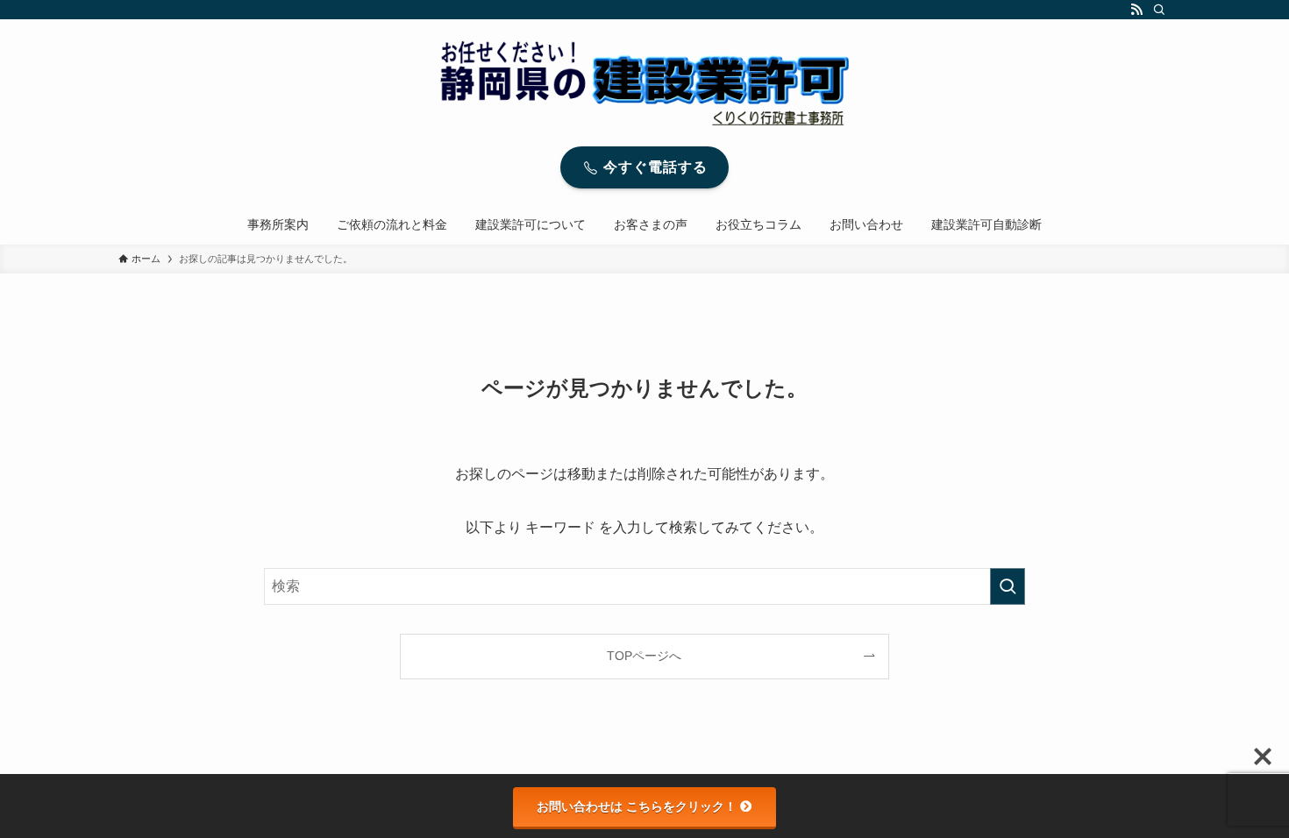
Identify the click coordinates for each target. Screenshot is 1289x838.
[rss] (1136, 9)
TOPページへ (644, 656)
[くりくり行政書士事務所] (644, 82)
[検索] (1159, 9)
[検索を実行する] (1007, 586)
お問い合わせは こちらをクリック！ (637, 806)
